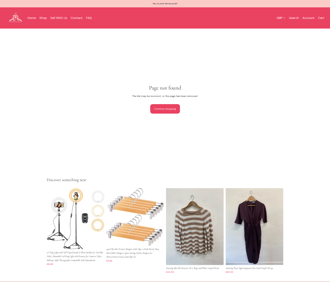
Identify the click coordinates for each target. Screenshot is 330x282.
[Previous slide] (52, 219)
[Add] (99, 244)
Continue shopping (165, 108)
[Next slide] (99, 219)
